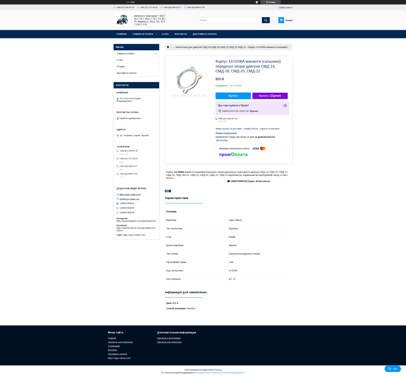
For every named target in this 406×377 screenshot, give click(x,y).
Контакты (181, 34)
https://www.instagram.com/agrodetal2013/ (136, 221)
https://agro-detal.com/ (130, 194)
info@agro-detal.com (129, 199)
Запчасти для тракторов (120, 342)
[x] (169, 191)
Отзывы (121, 66)
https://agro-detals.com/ (134, 235)
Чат (395, 368)
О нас (165, 34)
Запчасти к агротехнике (168, 338)
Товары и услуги (142, 34)
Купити (233, 95)
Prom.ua (218, 370)
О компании (114, 346)
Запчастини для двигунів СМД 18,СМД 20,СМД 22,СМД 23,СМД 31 (211, 47)
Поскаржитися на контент (208, 373)
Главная (121, 34)
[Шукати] (266, 20)
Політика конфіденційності (233, 373)
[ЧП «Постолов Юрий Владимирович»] (122, 26)
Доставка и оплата (205, 34)
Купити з (264, 95)
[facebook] (166, 191)
